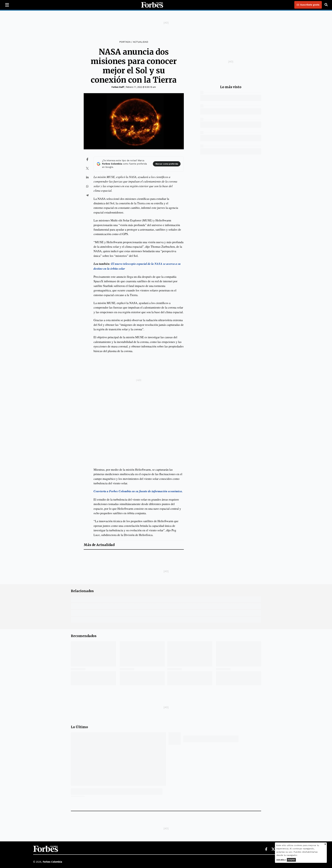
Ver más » (281, 860)
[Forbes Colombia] (152, 5)
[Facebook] (266, 849)
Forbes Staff (118, 87)
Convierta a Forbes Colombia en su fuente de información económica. (138, 491)
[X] (273, 849)
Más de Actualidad (99, 545)
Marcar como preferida (166, 164)
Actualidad (140, 41)
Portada (124, 41)
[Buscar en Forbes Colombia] (326, 5)
